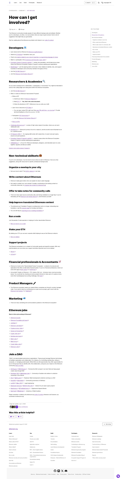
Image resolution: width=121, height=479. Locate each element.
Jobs (58, 474)
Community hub (75, 436)
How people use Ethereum (15, 463)
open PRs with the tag (45, 110)
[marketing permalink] (8, 298)
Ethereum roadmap (96, 439)
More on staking (15, 237)
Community (22, 10)
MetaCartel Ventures (17, 385)
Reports (94, 455)
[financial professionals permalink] (8, 262)
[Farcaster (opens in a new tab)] (58, 471)
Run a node (95, 49)
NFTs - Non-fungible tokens (36, 449)
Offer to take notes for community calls (101, 44)
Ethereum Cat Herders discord (29, 196)
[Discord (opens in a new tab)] (66, 471)
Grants (52, 449)
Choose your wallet (34, 439)
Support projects (96, 54)
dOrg (12, 378)
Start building (54, 444)
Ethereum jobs (95, 64)
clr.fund (13, 254)
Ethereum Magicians (31, 99)
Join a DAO (94, 66)
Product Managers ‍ (96, 59)
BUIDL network (30, 171)
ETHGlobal (19, 54)
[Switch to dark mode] (98, 2)
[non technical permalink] (8, 155)
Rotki (41, 276)
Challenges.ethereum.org (18, 125)
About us (33, 474)
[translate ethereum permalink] (8, 202)
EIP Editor (29, 107)
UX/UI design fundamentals (57, 455)
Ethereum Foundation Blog (78, 455)
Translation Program (76, 447)
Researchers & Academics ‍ (98, 35)
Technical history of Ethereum (99, 444)
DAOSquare (14, 369)
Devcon (73, 460)
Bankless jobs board (17, 336)
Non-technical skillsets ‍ (97, 37)
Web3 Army (14, 341)
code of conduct (49, 40)
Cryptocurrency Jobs (17, 328)
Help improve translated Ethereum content (102, 47)
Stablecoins (32, 447)
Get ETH (32, 441)
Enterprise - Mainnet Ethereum (58, 457)
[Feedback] (118, 476)
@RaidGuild (21, 391)
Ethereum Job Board (17, 325)
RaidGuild (29, 291)
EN (107, 2)
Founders (53, 460)
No (21, 416)
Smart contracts (12, 449)
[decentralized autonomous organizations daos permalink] (8, 354)
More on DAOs (19, 365)
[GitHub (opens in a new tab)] (55, 471)
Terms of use (71, 474)
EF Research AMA (16, 134)
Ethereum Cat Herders (17, 291)
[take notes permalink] (8, 191)
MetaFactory (15, 388)
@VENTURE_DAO (28, 385)
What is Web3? (12, 447)
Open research (95, 447)
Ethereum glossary (13, 466)
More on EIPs (16, 121)
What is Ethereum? (13, 439)
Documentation (54, 441)
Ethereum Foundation (76, 452)
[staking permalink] (8, 229)
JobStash (14, 323)
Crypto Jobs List (16, 333)
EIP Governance (25, 115)
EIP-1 (19, 101)
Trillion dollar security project (99, 457)
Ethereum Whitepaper (97, 436)
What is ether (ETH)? (14, 441)
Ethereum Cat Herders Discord (24, 74)
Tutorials (53, 439)
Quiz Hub (11, 460)
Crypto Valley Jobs (16, 344)
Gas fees (11, 452)
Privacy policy (63, 474)
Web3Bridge (14, 67)
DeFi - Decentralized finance (36, 452)
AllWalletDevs (15, 143)
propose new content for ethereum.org (35, 185)
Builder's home (54, 436)
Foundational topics (55, 452)
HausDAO (14, 380)
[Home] (10, 2)
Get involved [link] (31, 10)
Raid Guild (14, 391)
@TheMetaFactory (24, 388)
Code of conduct (52, 474)
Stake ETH (32, 462)
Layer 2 (31, 464)
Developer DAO (15, 373)
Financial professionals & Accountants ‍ (101, 56)
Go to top (108, 424)
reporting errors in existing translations (33, 210)
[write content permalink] (8, 177)
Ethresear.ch (15, 129)
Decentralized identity (35, 459)
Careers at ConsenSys (17, 331)
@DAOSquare (22, 369)
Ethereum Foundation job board (20, 320)
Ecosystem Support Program (78, 457)
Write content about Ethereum (99, 42)
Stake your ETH (96, 52)
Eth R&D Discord (20, 71)
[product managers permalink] (8, 283)
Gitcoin (13, 251)
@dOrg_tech (19, 378)
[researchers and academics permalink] (8, 81)
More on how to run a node (18, 223)
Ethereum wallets (13, 444)
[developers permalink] (8, 47)
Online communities (75, 439)
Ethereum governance (97, 452)
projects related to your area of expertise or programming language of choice (37, 57)
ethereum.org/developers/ (35, 52)
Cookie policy (78, 474)
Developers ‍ (95, 32)
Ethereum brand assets (41, 474)
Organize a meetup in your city (100, 39)
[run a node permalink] (8, 216)
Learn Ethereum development (57, 447)
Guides (31, 436)
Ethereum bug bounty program (78, 449)
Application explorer (34, 444)
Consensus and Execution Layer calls (35, 60)
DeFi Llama (24, 269)
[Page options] (17, 29)
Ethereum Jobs (15, 346)
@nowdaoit (21, 380)
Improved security (96, 441)
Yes (13, 416)
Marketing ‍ (94, 61)
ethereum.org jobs (15, 317)
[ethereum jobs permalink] (8, 310)
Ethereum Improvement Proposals (100, 449)
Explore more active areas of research (19, 148)
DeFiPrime (33, 269)
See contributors (23, 407)
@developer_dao (26, 373)
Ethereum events (75, 441)
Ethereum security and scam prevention (18, 457)
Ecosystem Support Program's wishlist (21, 62)
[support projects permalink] (8, 242)
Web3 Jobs (14, 339)
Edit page (21, 29)
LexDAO (13, 383)
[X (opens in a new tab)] (62, 471)
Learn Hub (11, 436)
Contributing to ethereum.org (78, 444)
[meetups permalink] (8, 167)
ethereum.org (13, 10)
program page (25, 208)
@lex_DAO (20, 383)
